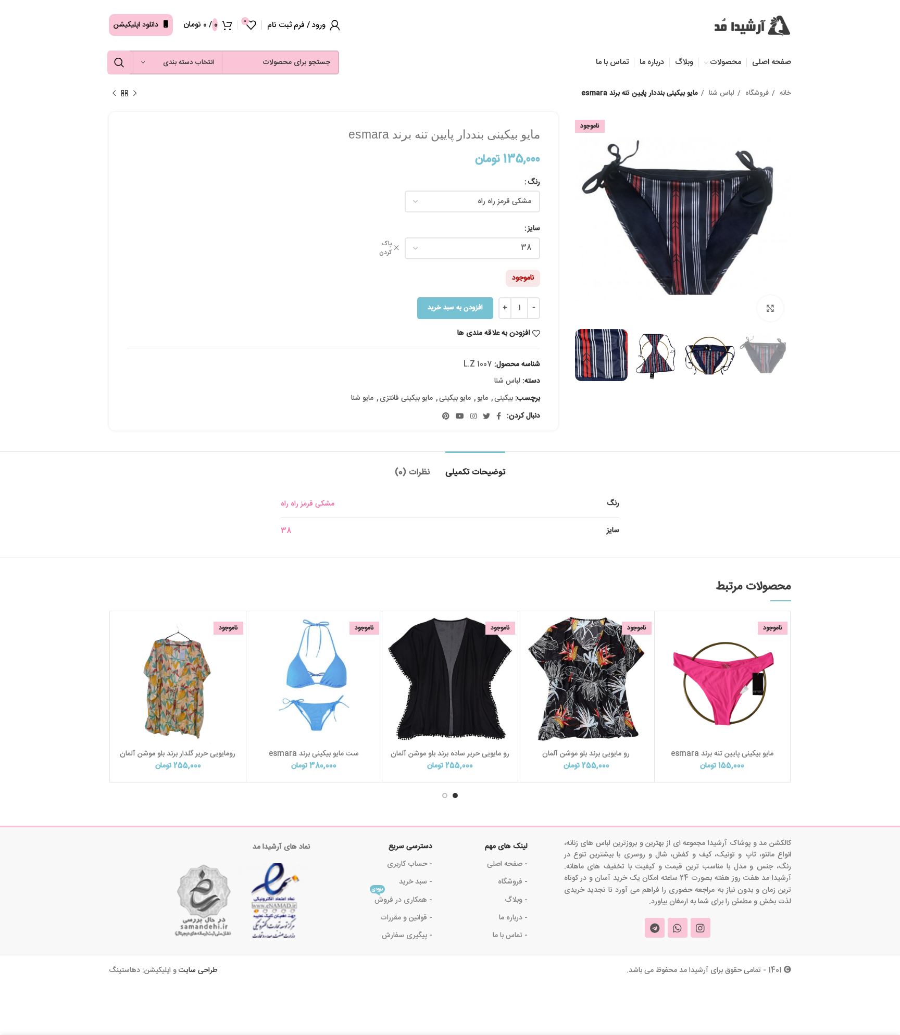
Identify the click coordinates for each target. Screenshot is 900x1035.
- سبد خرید (415, 882)
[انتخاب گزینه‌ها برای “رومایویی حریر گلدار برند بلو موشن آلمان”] (120, 654)
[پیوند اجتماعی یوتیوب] (460, 416)
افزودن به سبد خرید (455, 307)
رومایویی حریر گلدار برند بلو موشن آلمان (177, 754)
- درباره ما (513, 918)
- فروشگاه (513, 882)
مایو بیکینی (455, 398)
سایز (534, 228)
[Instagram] (700, 928)
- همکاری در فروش (402, 898)
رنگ (534, 182)
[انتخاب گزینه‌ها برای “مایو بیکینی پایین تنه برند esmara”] (665, 654)
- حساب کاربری (409, 864)
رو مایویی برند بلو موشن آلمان (586, 754)
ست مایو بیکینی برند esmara (314, 754)
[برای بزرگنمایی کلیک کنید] (770, 308)
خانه (784, 93)
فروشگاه (756, 93)
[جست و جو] (119, 62)
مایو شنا (362, 398)
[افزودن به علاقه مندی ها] (665, 630)
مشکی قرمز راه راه (307, 504)
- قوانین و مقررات (406, 918)
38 (286, 531)
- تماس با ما (510, 935)
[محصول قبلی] (135, 94)
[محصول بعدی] (114, 94)
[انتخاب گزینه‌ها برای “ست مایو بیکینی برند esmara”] (257, 654)
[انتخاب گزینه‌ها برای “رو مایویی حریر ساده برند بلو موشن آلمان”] (393, 654)
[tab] (475, 467)
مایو (482, 398)
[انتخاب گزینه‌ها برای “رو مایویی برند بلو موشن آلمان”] (529, 654)
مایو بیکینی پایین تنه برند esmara (722, 754)
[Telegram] (655, 928)
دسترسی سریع (410, 846)
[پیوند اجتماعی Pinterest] (446, 416)
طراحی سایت (198, 970)
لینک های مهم (506, 846)
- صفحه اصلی (507, 864)
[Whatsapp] (678, 928)
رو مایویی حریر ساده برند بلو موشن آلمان (450, 754)
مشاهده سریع (665, 677)
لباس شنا (720, 93)
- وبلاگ (516, 900)
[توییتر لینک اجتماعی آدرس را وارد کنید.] (486, 416)
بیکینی (503, 398)
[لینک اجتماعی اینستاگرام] (473, 416)
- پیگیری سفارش (407, 935)
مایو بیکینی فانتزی (406, 398)
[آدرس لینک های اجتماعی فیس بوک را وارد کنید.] (498, 416)
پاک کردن (385, 248)
